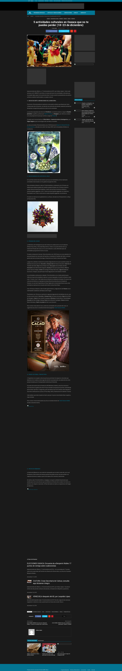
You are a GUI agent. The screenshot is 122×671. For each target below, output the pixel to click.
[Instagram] (90, 1)
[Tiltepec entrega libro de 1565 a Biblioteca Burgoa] (34, 648)
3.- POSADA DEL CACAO (33, 241)
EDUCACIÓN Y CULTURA (54, 18)
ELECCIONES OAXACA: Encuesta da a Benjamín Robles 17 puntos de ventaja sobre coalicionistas (37, 623)
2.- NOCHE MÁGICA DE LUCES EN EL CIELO (38, 176)
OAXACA (69, 18)
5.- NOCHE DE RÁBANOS (33, 469)
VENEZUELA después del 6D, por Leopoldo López (51, 596)
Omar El (54, 116)
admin (83, 107)
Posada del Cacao (67, 611)
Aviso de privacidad (57, 0)
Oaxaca (61, 611)
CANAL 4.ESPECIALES (61, 652)
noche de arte (48, 611)
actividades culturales (37, 611)
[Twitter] (92, 1)
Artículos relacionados (32, 640)
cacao (43, 611)
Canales (76, 12)
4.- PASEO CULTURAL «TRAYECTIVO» (37, 374)
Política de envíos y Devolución (67, 0)
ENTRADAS (61, 18)
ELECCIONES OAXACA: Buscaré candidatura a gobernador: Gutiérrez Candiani (61, 623)
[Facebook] (88, 1)
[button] (93, 12)
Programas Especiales (39, 12)
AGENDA (48, 18)
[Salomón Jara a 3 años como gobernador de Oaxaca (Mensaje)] (49, 648)
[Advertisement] (61, 6)
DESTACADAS (45, 652)
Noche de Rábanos (55, 611)
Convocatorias (68, 12)
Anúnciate (46, 0)
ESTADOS (65, 18)
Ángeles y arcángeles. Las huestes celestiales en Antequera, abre (88, 104)
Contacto (51, 0)
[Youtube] (94, 1)
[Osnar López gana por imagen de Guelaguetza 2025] (64, 648)
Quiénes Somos (41, 0)
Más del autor (41, 640)
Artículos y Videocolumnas (54, 12)
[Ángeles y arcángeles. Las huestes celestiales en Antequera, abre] (77, 105)
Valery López (54, 28)
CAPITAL (28, 652)
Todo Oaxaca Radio (59, 307)
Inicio (36, 0)
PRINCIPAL (73, 18)
